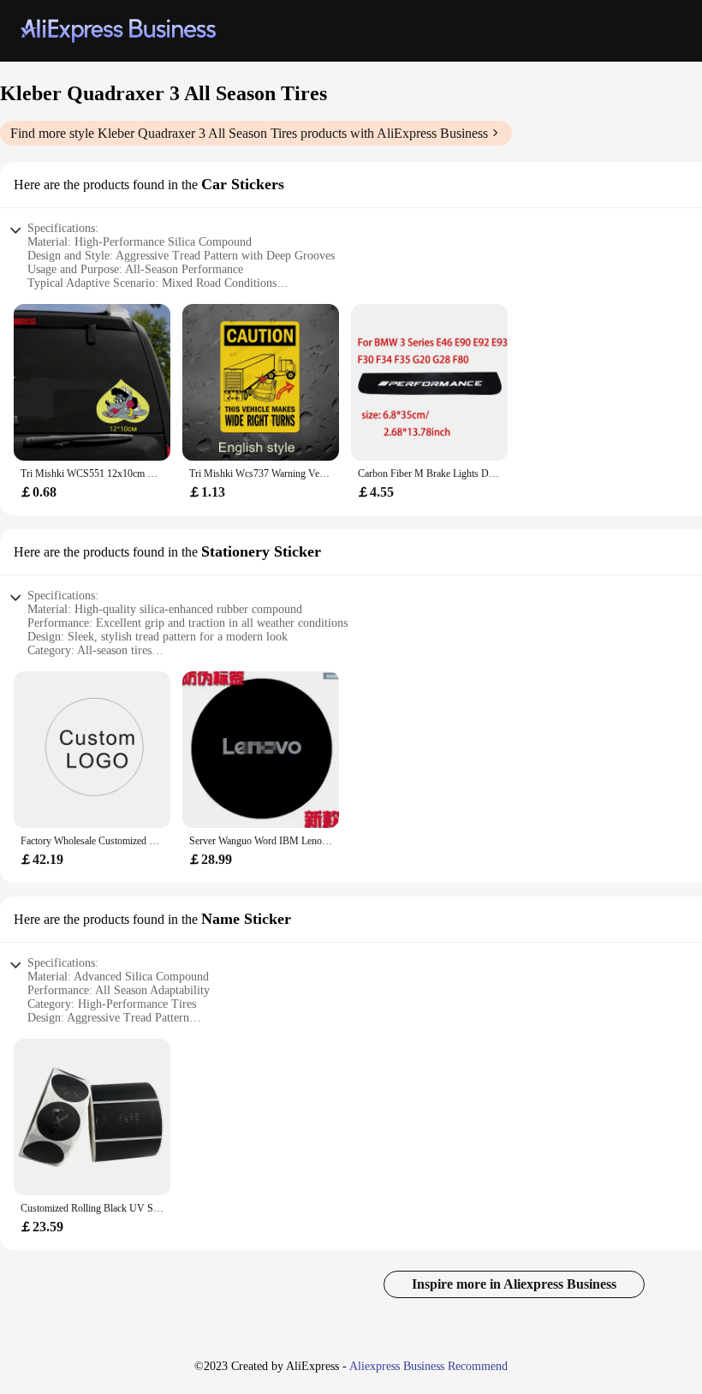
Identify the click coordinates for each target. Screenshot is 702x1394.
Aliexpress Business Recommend (428, 1366)
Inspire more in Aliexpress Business (514, 1284)
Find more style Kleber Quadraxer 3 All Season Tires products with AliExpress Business (249, 133)
